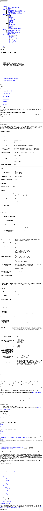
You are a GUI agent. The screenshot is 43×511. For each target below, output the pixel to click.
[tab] (23, 91)
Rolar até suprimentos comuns (5, 409)
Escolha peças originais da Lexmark (13, 12)
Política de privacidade (7, 501)
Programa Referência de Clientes (8, 480)
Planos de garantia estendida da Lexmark (14, 13)
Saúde (10, 18)
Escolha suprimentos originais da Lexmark (14, 10)
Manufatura (11, 21)
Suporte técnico (12, 36)
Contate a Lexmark (6, 478)
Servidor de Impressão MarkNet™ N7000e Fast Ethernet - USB (12, 447)
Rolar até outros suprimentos (5, 417)
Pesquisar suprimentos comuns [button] (6, 433)
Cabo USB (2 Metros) (4, 446)
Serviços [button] (4, 29)
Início (4, 46)
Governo (11, 17)
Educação (11, 20)
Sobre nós (4, 477)
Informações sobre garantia (14, 38)
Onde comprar (5, 491)
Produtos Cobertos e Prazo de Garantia (14, 32)
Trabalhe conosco (6, 479)
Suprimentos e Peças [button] (6, 9)
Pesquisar (4, 3)
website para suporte (15, 471)
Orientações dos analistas (7, 484)
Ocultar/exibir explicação (36, 392)
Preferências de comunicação (8, 494)
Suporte (4, 481)
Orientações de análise (7, 488)
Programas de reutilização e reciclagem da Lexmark (16, 11)
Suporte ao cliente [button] (6, 34)
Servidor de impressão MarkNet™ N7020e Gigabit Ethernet (11, 449)
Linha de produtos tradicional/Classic (13, 7)
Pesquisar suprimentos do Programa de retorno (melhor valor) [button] (12, 419)
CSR (3, 485)
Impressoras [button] (5, 6)
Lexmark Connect (6, 487)
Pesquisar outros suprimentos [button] (6, 426)
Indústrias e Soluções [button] (6, 14)
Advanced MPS (10, 8)
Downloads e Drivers (13, 40)
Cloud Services (12, 24)
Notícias (4, 492)
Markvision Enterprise (13, 42)
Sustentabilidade (5, 493)
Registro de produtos (13, 37)
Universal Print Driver (13, 41)
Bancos (10, 16)
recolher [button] (1, 424)
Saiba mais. (39, 407)
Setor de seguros (12, 19)
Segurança (11, 25)
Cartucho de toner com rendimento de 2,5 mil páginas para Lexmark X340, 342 (15, 437)
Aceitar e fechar (3, 509)
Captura (10, 27)
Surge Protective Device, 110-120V (7, 448)
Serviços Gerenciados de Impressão (13, 30)
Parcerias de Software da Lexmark (15, 28)
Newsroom (5, 486)
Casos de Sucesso (6, 483)
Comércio (11, 22)
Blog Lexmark (5, 490)
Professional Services (11, 33)
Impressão (11, 26)
